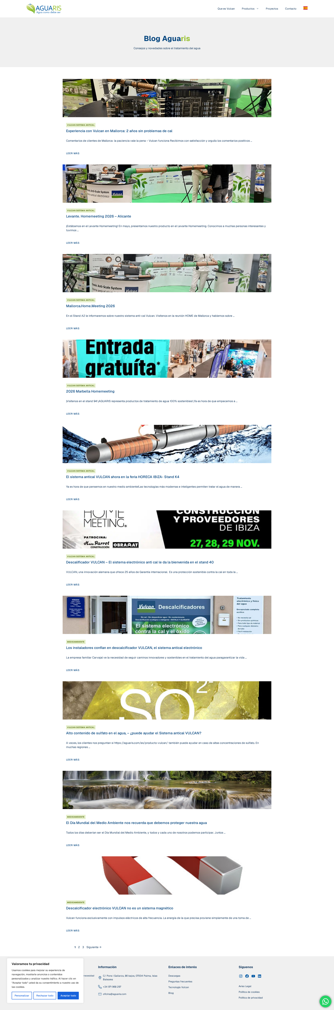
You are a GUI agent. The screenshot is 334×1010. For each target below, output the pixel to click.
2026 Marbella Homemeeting (90, 391)
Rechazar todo (44, 995)
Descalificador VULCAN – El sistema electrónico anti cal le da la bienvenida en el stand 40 (140, 562)
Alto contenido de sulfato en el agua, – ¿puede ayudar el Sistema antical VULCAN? (133, 733)
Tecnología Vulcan (178, 987)
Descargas (174, 975)
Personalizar (22, 995)
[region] (45, 980)
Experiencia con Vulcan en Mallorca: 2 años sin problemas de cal (119, 131)
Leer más (72, 153)
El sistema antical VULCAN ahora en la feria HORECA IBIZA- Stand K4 (122, 477)
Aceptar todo (68, 995)
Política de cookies (249, 991)
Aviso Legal (245, 986)
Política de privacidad (251, 997)
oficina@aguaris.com (114, 994)
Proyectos (272, 8)
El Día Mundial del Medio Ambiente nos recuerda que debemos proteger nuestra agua (136, 823)
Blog (171, 993)
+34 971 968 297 (112, 986)
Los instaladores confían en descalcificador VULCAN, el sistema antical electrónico (134, 647)
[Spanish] (304, 8)
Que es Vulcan (226, 8)
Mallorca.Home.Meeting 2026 (90, 306)
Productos (248, 8)
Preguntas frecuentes (180, 981)
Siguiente (93, 947)
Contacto (290, 8)
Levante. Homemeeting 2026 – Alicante (98, 216)
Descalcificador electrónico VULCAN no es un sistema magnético (119, 908)
